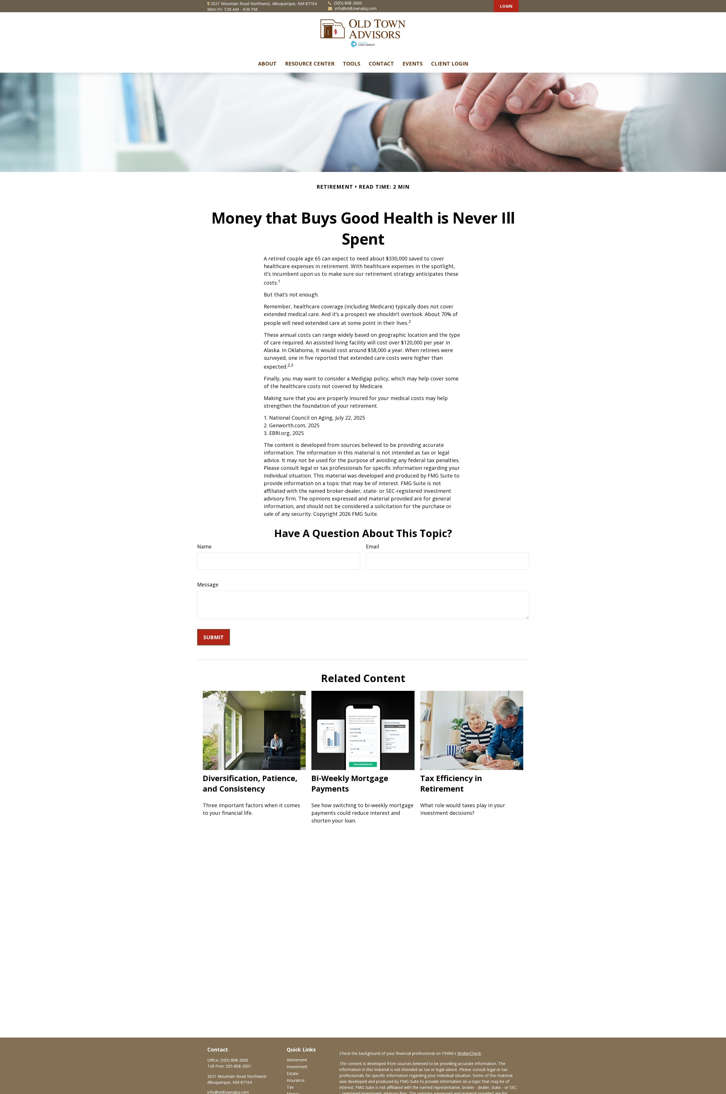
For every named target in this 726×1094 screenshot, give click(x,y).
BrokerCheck (469, 1053)
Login (506, 6)
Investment (297, 1066)
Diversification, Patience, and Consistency (250, 783)
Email (372, 546)
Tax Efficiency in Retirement (451, 783)
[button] (267, 63)
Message (207, 584)
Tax (290, 1087)
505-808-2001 (238, 1066)
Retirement (297, 1060)
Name (204, 546)
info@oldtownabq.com (356, 8)
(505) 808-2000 (348, 3)
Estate (292, 1073)
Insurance (296, 1080)
